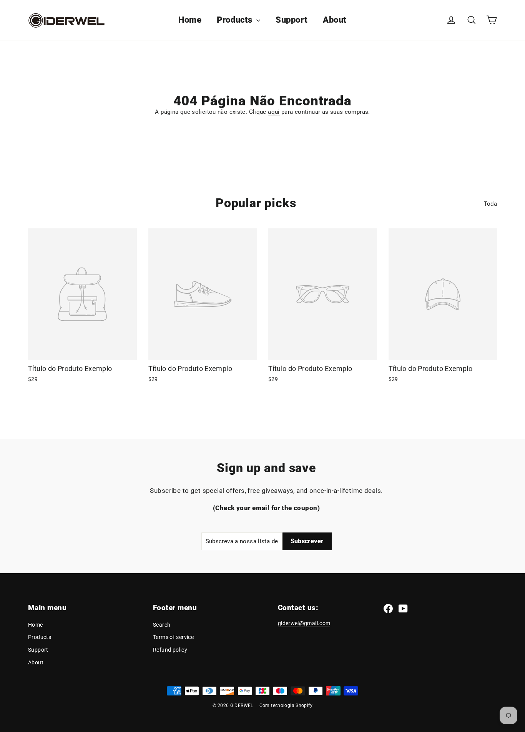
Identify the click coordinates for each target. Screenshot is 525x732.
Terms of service (173, 637)
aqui (274, 111)
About (335, 20)
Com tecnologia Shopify (285, 705)
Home (189, 20)
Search (161, 625)
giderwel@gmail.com (304, 623)
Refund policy (170, 650)
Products (235, 20)
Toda (490, 203)
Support (291, 20)
